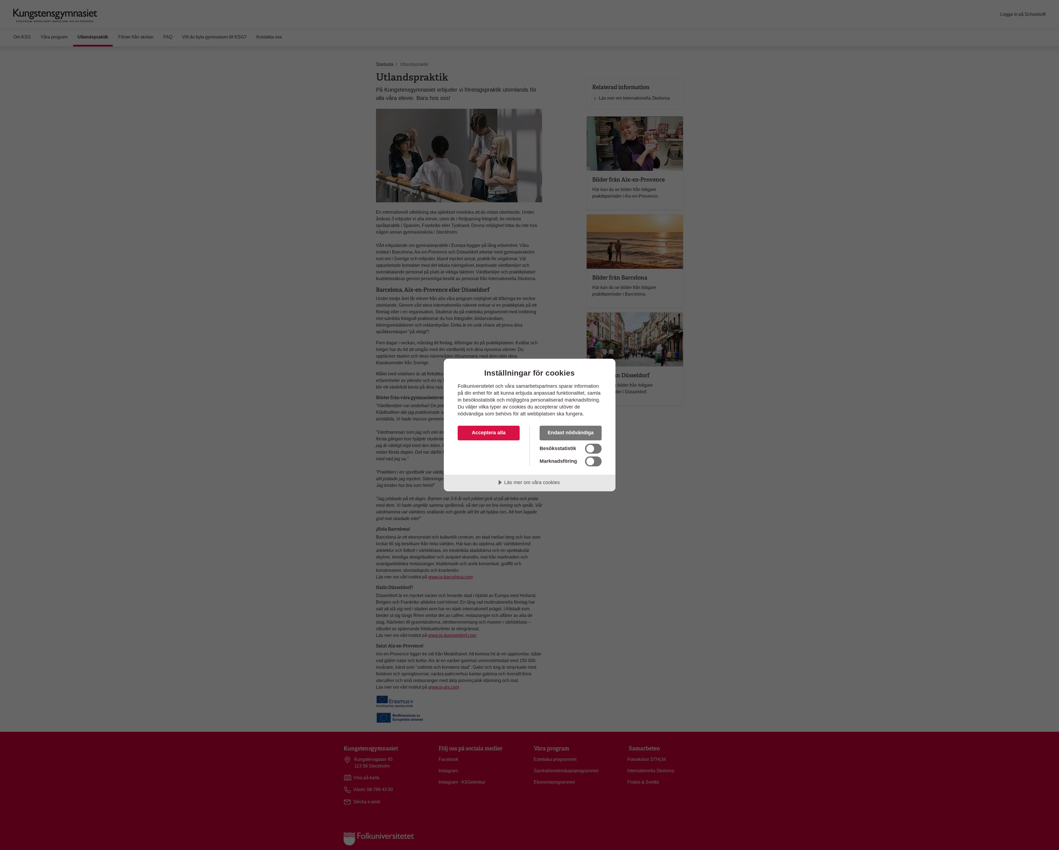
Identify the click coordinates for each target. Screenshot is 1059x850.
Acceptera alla (489, 432)
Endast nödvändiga (571, 432)
